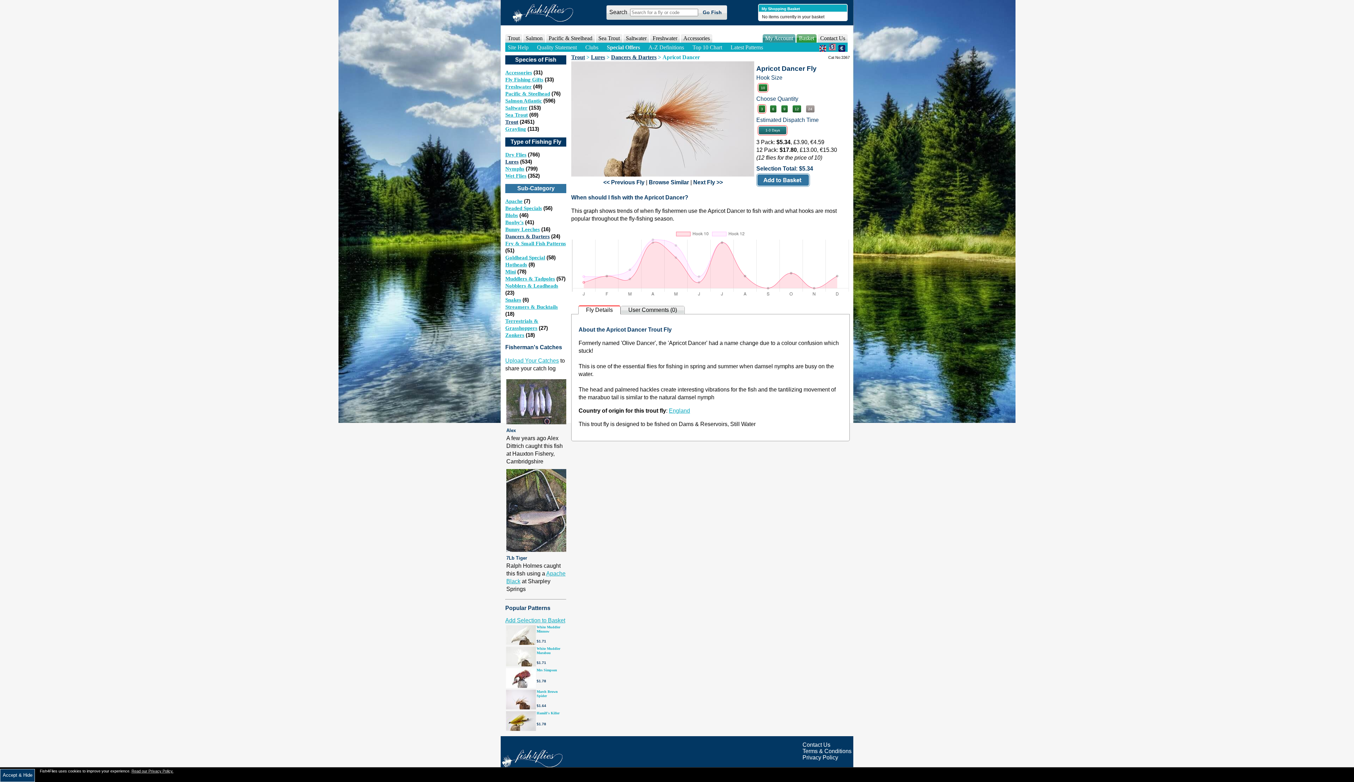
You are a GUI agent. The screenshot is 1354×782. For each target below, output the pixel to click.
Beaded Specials (523, 208)
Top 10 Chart (707, 47)
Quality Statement (557, 47)
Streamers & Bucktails (531, 307)
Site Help (518, 47)
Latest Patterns (747, 47)
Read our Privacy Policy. (152, 771)
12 (797, 109)
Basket (806, 38)
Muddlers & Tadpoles (530, 279)
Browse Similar (669, 182)
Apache (514, 201)
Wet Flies (515, 176)
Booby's (514, 222)
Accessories (696, 38)
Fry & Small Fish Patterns (535, 243)
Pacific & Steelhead (527, 94)
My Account (779, 38)
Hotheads (516, 264)
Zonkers (514, 335)
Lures (512, 162)
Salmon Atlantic (523, 101)
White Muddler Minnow (548, 629)
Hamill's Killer (548, 713)
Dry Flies (515, 155)
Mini (510, 272)
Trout (511, 122)
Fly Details (599, 310)
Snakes (513, 300)
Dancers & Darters (527, 236)
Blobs (511, 215)
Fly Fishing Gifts (524, 79)
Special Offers (623, 47)
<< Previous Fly (624, 182)
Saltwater (516, 108)
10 (763, 88)
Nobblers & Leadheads (531, 286)
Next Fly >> (708, 182)
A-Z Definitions (666, 47)
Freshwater (518, 87)
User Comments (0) (652, 310)
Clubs (591, 47)
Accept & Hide (17, 775)
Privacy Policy (820, 758)
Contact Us (832, 38)
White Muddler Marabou (548, 651)
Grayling (515, 129)
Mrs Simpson (547, 670)
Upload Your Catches (532, 361)
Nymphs (514, 169)
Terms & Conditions (827, 751)
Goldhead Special (525, 257)
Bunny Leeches (522, 229)
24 (810, 109)
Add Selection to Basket (535, 620)
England (679, 411)
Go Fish (712, 12)
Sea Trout (516, 115)
